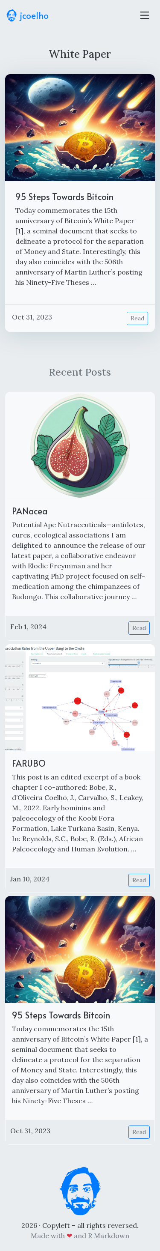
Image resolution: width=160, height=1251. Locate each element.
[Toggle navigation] (144, 15)
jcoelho (33, 15)
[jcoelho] (80, 1190)
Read (137, 318)
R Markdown (108, 1235)
